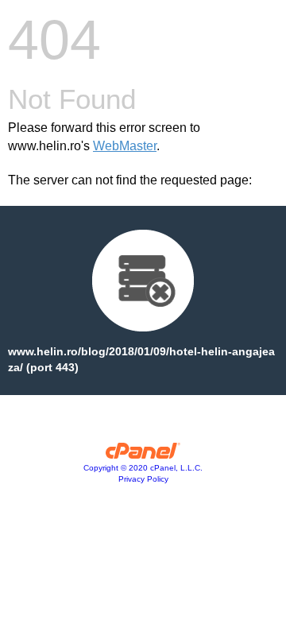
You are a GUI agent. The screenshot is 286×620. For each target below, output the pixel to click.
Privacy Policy (143, 479)
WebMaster (125, 146)
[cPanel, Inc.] (143, 454)
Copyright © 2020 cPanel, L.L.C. (143, 467)
